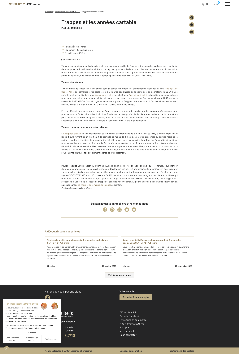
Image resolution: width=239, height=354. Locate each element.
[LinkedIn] (126, 209)
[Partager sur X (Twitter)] (191, 24)
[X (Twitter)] (119, 209)
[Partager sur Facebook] (191, 17)
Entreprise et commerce (133, 319)
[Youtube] (134, 209)
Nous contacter (128, 334)
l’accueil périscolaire (139, 95)
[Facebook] (105, 209)
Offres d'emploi (127, 312)
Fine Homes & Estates (131, 323)
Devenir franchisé (129, 316)
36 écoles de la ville (103, 95)
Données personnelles (131, 350)
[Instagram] (112, 209)
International (126, 331)
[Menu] (227, 4)
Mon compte (212, 4)
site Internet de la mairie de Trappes (93, 184)
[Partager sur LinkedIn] (191, 31)
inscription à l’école (72, 133)
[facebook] (47, 298)
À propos (124, 327)
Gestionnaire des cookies (182, 350)
